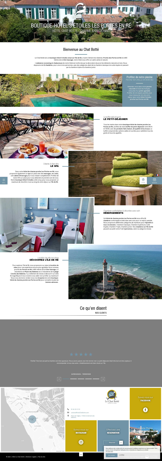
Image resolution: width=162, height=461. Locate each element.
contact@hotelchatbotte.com (80, 412)
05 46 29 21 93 (75, 409)
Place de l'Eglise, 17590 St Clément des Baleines (83, 416)
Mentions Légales (31, 457)
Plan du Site (41, 457)
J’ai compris (111, 455)
